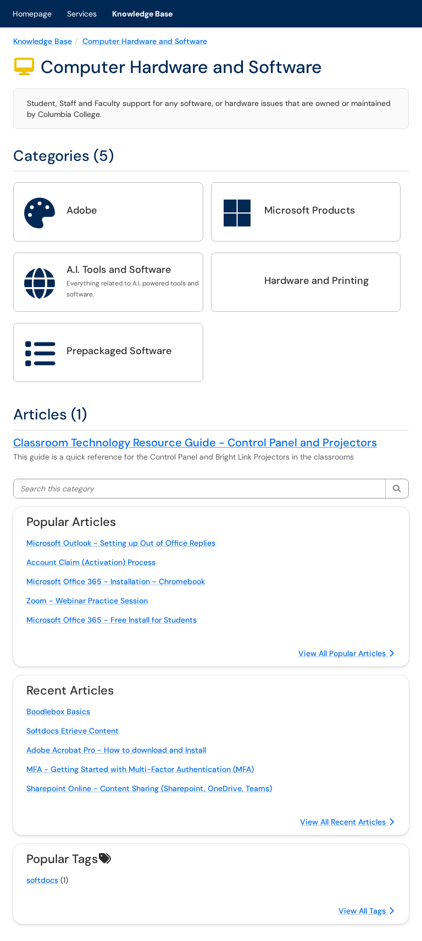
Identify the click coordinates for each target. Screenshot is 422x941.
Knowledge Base (142, 14)
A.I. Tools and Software (118, 269)
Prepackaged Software (118, 350)
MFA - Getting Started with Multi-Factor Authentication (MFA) (140, 769)
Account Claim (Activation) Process (91, 562)
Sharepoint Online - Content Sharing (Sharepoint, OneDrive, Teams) (149, 788)
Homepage (32, 14)
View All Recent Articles (344, 822)
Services (82, 14)
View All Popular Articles (343, 653)
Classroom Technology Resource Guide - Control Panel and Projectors (195, 442)
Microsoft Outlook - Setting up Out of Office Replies (120, 543)
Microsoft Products (309, 210)
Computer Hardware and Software (144, 41)
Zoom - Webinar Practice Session (87, 601)
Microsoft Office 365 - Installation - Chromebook (115, 581)
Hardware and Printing (316, 280)
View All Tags (363, 911)
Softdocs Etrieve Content (72, 731)
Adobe (81, 210)
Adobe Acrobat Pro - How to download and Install (116, 750)
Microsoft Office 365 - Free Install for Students (111, 620)
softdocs (42, 880)
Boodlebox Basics (58, 711)
